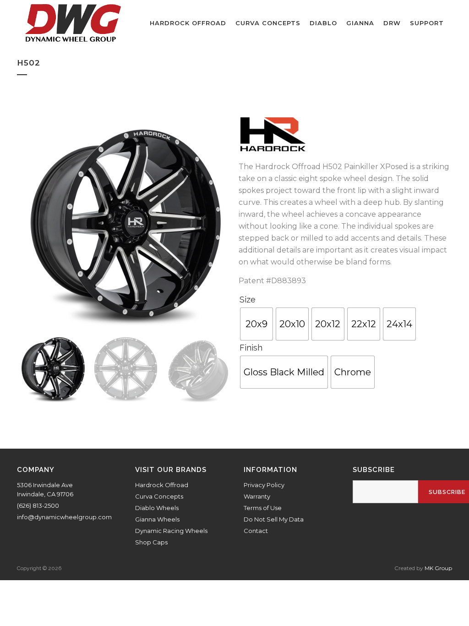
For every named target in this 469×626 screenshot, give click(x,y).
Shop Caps (151, 542)
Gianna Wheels (157, 519)
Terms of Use (263, 507)
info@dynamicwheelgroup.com (64, 517)
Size (248, 299)
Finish (251, 347)
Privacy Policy (264, 485)
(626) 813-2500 (38, 505)
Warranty (257, 496)
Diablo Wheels (157, 507)
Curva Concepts (159, 496)
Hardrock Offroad (161, 485)
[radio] (256, 324)
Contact (256, 530)
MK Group (438, 568)
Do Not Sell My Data (274, 519)
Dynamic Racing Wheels (171, 530)
